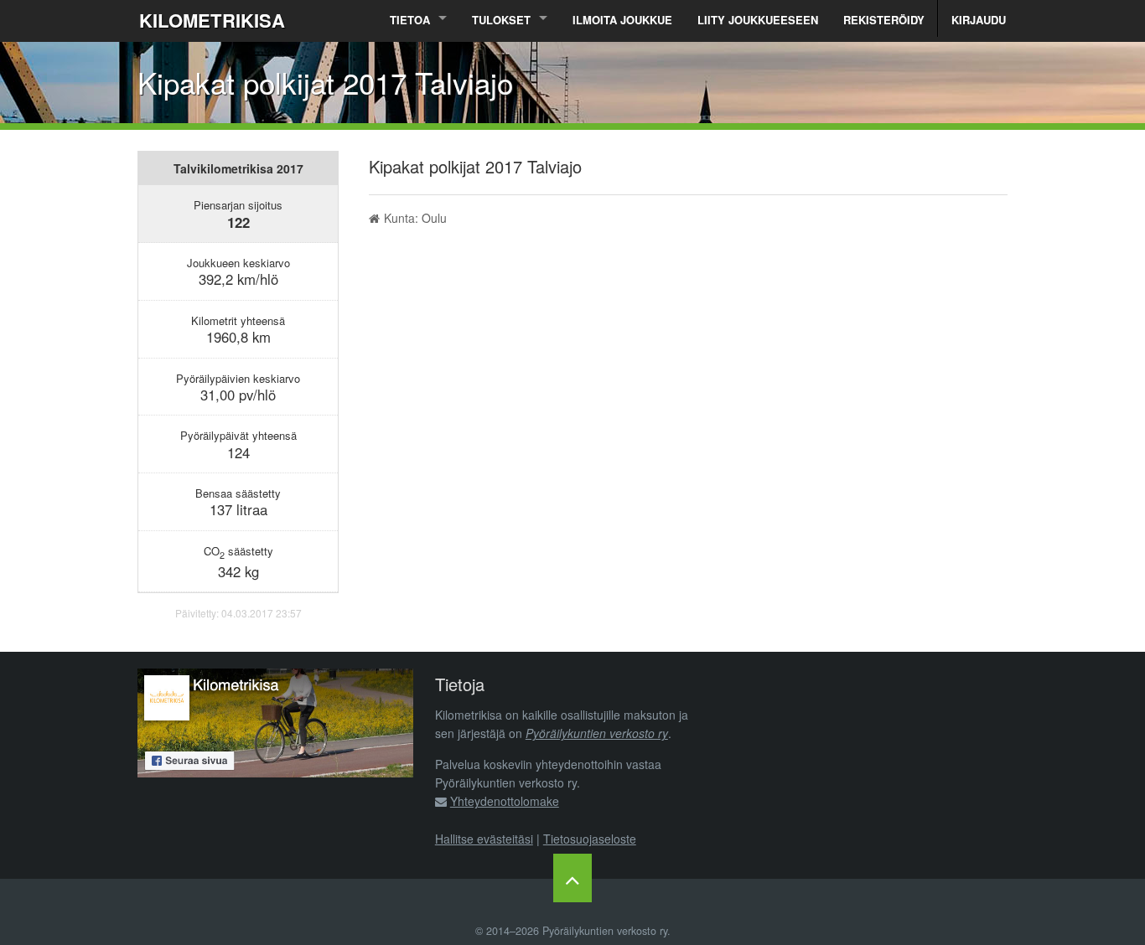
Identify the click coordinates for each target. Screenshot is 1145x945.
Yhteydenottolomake (504, 801)
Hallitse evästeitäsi (484, 838)
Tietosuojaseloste (589, 838)
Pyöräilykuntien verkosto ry (597, 733)
